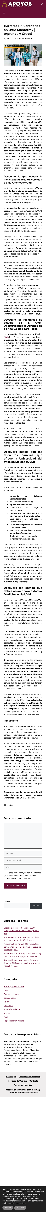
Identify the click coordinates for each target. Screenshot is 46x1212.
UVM (7, 337)
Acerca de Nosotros (23, 1085)
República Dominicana (14, 1021)
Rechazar (20, 1208)
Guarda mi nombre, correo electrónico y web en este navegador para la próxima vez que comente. (24, 876)
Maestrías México (12, 1009)
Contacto (33, 1081)
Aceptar (8, 1208)
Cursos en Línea (11, 994)
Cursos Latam (10, 998)
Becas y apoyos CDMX (14, 986)
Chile (6, 990)
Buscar (7, 901)
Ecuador (7, 1002)
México (10, 805)
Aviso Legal (11, 1076)
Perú (6, 1017)
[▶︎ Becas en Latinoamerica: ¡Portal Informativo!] (17, 4)
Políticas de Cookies (17, 1081)
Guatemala (8, 1005)
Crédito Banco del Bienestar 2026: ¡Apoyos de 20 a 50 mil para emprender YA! (21, 931)
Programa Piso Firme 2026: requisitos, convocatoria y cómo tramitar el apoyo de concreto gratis (22, 947)
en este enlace (19, 1203)
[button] (42, 4)
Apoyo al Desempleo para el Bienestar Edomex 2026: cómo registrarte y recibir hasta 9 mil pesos (22, 963)
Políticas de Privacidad (29, 1076)
